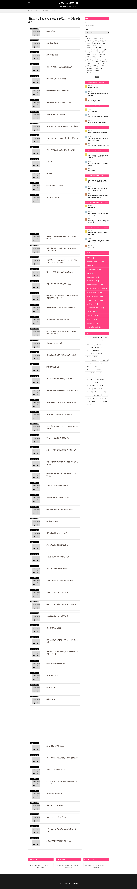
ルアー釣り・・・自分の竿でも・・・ (59, 817)
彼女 (103, 391)
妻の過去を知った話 (92, 304)
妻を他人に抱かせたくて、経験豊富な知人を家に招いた (62, 475)
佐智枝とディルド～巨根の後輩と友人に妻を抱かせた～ (62, 237)
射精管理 (89, 391)
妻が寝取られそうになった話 (94, 300)
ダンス (89, 404)
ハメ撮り (99, 347)
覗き (89, 350)
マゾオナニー (101, 353)
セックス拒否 (90, 372)
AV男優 (105, 395)
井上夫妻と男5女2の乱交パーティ (57, 568)
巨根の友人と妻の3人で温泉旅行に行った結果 (61, 355)
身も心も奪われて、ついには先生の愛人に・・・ (62, 307)
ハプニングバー (104, 401)
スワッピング (98, 363)
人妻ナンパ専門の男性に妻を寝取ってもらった (61, 450)
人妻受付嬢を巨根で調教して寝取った (59, 841)
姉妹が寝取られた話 (92, 323)
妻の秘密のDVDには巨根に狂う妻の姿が (59, 497)
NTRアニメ (90, 257)
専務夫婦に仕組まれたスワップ (57, 533)
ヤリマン (89, 369)
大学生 (89, 363)
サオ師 (96, 398)
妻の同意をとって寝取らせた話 (95, 261)
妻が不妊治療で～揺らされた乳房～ (58, 319)
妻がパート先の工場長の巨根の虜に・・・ (60, 438)
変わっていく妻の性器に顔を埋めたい (59, 102)
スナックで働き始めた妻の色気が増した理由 (61, 150)
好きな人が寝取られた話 (93, 327)
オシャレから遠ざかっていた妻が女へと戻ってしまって (62, 139)
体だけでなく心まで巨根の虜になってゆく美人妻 (62, 126)
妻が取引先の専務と (53, 521)
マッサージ (99, 369)
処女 (88, 401)
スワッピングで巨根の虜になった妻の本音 (60, 379)
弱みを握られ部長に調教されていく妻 (98, 145)
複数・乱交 (90, 344)
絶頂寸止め (100, 379)
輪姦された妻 (51, 699)
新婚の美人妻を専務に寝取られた (57, 545)
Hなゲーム (101, 385)
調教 (88, 356)
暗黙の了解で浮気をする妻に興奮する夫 (98, 181)
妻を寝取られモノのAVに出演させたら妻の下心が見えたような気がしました (62, 261)
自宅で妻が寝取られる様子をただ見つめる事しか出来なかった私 (62, 249)
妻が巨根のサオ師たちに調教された (58, 90)
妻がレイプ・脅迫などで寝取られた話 (97, 288)
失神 (96, 391)
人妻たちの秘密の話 (68, 3)
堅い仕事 (49, 173)
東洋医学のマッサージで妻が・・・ (58, 114)
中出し (104, 337)
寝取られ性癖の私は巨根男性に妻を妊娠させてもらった (62, 463)
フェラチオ (90, 341)
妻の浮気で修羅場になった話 (94, 284)
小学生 (104, 398)
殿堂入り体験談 (64, 6)
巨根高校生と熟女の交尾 (54, 793)
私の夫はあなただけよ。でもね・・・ (59, 79)
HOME (30, 10)
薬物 (94, 401)
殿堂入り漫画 (72, 6)
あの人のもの (91, 247)
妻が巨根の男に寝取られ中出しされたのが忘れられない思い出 (98, 196)
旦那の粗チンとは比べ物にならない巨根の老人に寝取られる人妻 (62, 653)
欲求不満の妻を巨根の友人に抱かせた (59, 284)
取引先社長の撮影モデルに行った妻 (58, 557)
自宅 (96, 350)
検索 (97, 76)
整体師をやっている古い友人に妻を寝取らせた (61, 402)
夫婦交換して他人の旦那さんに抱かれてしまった (98, 233)
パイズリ (89, 376)
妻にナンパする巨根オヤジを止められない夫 (61, 272)
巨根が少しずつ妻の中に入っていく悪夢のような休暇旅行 (62, 427)
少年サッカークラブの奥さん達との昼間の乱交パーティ (62, 830)
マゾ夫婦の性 (91, 170)
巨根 (96, 337)
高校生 (97, 366)
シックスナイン (91, 385)
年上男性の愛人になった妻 (55, 185)
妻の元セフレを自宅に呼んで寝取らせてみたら (61, 604)
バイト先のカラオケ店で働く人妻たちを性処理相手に (62, 759)
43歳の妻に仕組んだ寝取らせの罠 (57, 485)
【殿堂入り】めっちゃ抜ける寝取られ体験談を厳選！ (45, 10)
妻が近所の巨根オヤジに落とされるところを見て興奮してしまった (62, 332)
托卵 (96, 356)
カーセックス (98, 388)
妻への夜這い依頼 (52, 675)
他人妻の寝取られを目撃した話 (95, 307)
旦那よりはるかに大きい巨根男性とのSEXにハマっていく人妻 (98, 241)
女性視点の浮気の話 (92, 315)
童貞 (99, 372)
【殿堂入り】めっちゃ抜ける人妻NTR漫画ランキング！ (42, 878)
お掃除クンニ (90, 379)
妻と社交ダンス (52, 687)
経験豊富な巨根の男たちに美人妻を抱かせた (61, 509)
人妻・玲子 (50, 162)
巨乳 (99, 344)
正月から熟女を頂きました (55, 746)
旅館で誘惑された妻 (53, 367)
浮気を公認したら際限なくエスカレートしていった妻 (62, 641)
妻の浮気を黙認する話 (93, 280)
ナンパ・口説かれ (102, 341)
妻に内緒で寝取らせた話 (93, 269)
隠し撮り (105, 360)
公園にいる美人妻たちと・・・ (57, 769)
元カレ (98, 376)
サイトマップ (32, 880)
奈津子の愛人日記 (52, 55)
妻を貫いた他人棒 (52, 43)
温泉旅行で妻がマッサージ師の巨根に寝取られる (62, 390)
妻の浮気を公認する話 (93, 277)
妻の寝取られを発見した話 (94, 292)
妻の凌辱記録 (51, 31)
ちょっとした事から (53, 197)
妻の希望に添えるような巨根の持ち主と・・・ (61, 616)
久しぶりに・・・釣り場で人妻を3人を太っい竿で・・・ (62, 782)
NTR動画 (90, 265)
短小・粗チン (90, 353)
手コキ (89, 395)
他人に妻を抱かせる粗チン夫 (56, 663)
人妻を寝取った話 (92, 311)
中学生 (89, 398)
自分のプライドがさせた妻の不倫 (57, 592)
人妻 (89, 337)
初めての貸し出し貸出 (54, 628)
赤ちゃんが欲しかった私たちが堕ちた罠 (59, 67)
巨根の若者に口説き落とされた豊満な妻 (59, 414)
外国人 (89, 366)
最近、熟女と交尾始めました (56, 805)
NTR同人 (90, 273)
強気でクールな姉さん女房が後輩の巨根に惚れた (98, 94)
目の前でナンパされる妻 (54, 343)
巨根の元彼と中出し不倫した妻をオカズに (60, 580)
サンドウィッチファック (93, 360)
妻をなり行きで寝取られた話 (94, 296)
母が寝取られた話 (92, 319)
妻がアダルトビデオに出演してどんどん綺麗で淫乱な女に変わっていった (62, 297)
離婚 (96, 382)
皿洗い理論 (97, 395)
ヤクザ (89, 382)
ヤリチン (90, 347)
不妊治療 (89, 388)
